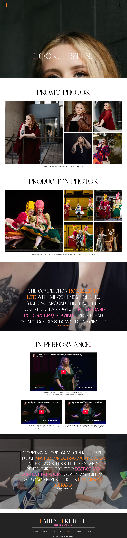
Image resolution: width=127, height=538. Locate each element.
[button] (122, 4)
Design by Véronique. (68, 536)
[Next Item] (119, 132)
